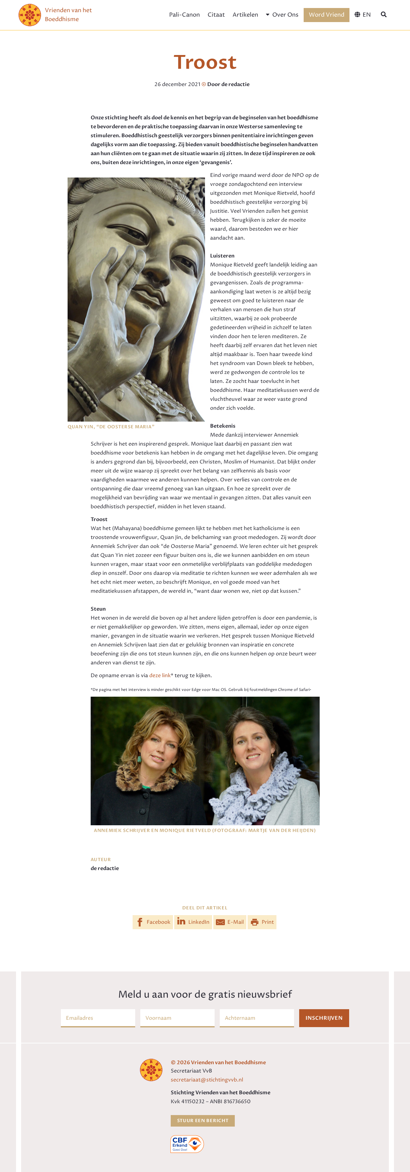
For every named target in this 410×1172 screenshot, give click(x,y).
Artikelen (245, 15)
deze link (160, 675)
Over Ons (285, 15)
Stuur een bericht (203, 1121)
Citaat (216, 15)
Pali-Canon (184, 15)
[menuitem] (362, 15)
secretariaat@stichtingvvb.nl (207, 1079)
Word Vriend (326, 15)
